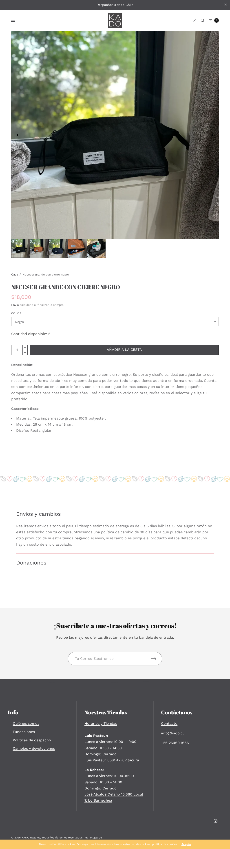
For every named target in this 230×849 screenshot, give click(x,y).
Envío (15, 305)
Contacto (169, 723)
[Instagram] (216, 821)
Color (16, 313)
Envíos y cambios (38, 514)
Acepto (186, 844)
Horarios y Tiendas (100, 723)
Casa (14, 274)
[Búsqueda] (202, 20)
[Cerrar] (225, 4)
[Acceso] (194, 20)
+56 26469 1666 (175, 743)
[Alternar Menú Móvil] (16, 20)
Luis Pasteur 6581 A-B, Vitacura (111, 760)
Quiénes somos (26, 723)
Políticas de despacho (32, 740)
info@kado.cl (172, 733)
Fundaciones (24, 732)
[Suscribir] (156, 658)
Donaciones (31, 562)
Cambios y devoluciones (34, 748)
